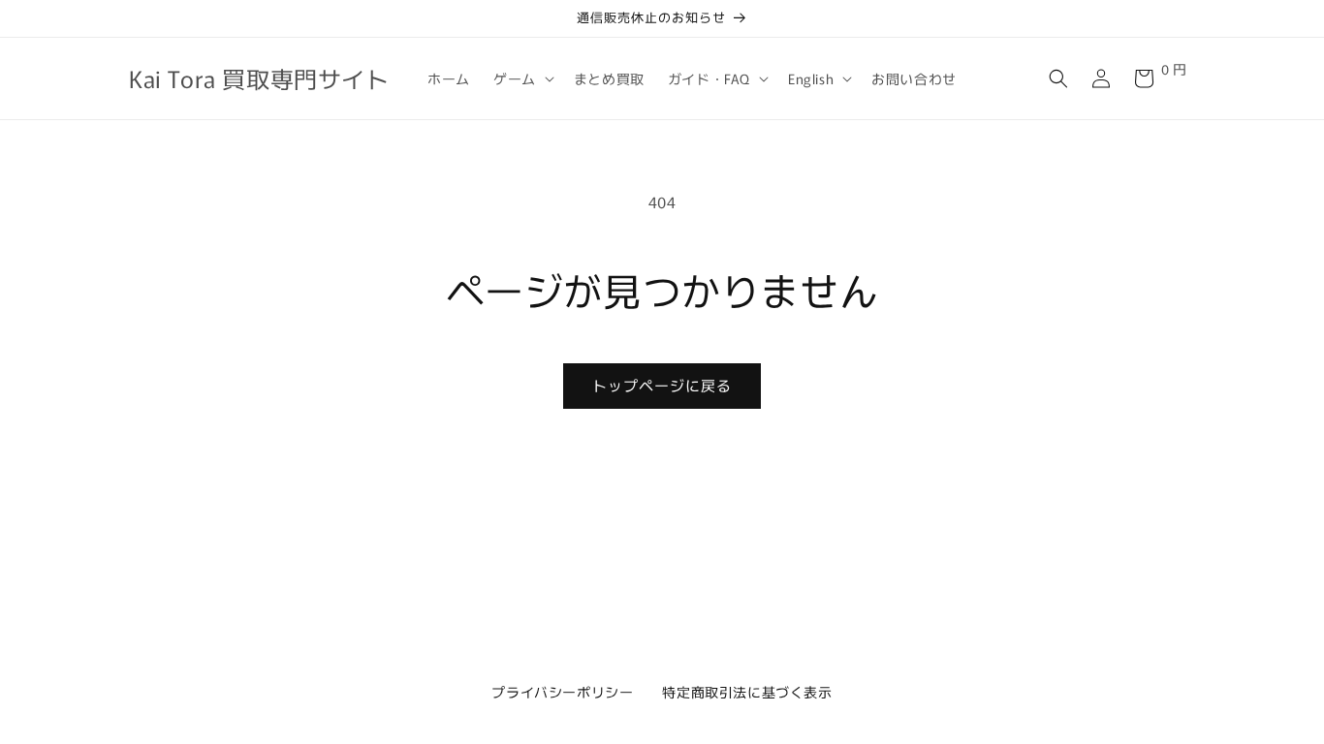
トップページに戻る (662, 385)
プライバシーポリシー (562, 691)
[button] (522, 78)
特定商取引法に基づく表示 (747, 691)
